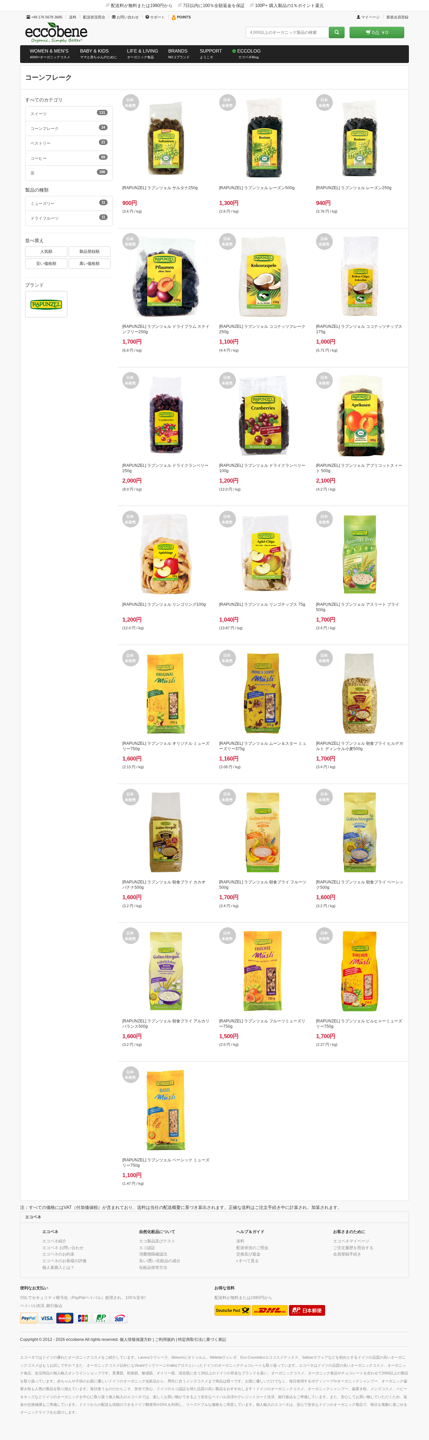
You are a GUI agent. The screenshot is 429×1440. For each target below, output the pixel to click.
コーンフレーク (67, 128)
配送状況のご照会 (252, 1247)
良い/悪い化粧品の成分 (159, 1260)
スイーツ (67, 113)
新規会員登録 (397, 17)
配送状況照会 (94, 17)
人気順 (46, 251)
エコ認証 (147, 1247)
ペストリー (67, 142)
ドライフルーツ (67, 217)
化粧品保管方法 (153, 1267)
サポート (157, 17)
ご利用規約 (165, 1339)
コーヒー (67, 157)
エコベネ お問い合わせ (62, 1247)
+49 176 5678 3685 (46, 17)
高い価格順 (89, 263)
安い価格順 (46, 263)
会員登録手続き (347, 1254)
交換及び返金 (248, 1254)
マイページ (370, 17)
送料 (72, 17)
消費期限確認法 (153, 1254)
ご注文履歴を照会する (353, 1247)
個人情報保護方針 (136, 1339)
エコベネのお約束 (58, 1254)
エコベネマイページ (351, 1241)
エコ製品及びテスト (157, 1241)
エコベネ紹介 (54, 1241)
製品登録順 (89, 251)
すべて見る (249, 1260)
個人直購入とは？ (58, 1267)
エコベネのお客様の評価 (64, 1260)
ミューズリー (67, 203)
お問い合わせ (127, 17)
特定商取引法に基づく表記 (202, 1339)
